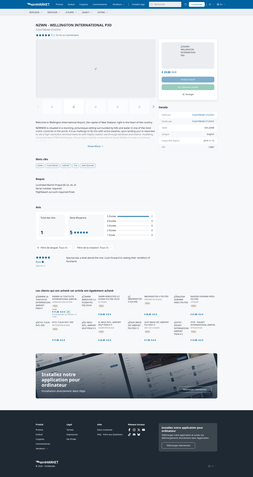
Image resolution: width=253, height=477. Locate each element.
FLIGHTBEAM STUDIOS (48, 29)
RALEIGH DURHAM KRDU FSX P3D (202, 297)
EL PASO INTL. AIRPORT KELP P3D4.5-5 (109, 323)
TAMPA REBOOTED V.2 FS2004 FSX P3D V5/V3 (109, 297)
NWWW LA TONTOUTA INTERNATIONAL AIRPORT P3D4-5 (65, 297)
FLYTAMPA (102, 302)
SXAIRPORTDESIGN (106, 328)
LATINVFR (194, 302)
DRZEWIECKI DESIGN (153, 299)
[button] (67, 35)
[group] (96, 68)
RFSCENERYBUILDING (61, 325)
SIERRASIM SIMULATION (62, 302)
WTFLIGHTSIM (196, 328)
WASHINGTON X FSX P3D (156, 296)
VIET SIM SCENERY (152, 328)
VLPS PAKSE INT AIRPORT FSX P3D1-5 (156, 323)
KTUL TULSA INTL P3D (62, 322)
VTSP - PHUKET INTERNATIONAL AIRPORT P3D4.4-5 (203, 323)
